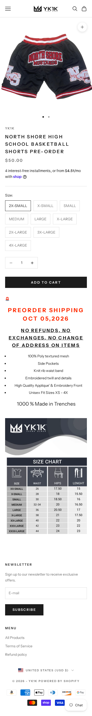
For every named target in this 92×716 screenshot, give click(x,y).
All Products (15, 637)
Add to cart (46, 282)
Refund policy (16, 654)
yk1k (10, 128)
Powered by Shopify (59, 681)
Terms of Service (18, 646)
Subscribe (24, 610)
